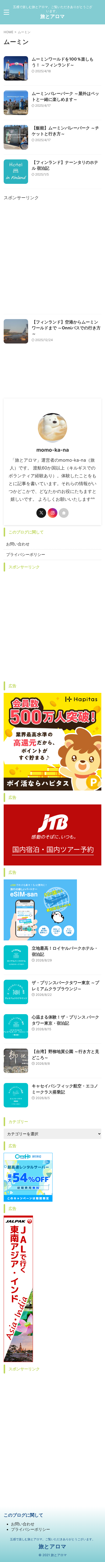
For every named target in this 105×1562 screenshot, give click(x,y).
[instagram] (52, 513)
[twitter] (41, 513)
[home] (64, 513)
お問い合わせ (18, 543)
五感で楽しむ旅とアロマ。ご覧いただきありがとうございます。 (52, 1539)
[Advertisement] (52, 259)
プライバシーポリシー (25, 554)
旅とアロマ (52, 16)
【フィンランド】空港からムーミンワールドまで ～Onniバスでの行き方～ (66, 328)
